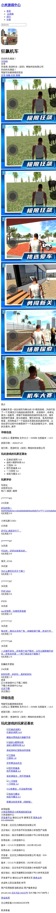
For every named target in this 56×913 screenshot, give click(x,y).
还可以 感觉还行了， (11, 531)
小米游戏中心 (11, 5)
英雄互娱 (27, 812)
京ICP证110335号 (20, 893)
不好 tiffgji (6, 591)
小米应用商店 (7, 812)
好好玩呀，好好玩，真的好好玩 (16, 674)
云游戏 (10, 14)
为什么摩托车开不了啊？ (13, 571)
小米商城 (18, 812)
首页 (9, 11)
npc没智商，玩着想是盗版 (13, 611)
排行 (9, 17)
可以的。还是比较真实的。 (14, 551)
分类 (9, 19)
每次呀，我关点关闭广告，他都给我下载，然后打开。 (27, 631)
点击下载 (5, 688)
